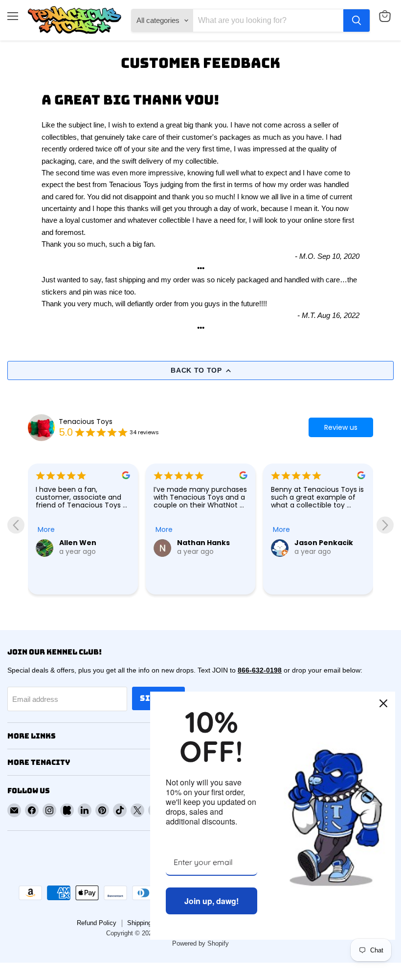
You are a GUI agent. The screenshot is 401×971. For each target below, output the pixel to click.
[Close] (383, 703)
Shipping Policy (149, 923)
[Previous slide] (15, 525)
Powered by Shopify (200, 943)
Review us (340, 427)
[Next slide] (385, 525)
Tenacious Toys (85, 421)
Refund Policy (96, 923)
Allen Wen (77, 542)
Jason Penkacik (323, 542)
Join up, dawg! (211, 901)
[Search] (356, 20)
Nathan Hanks (203, 542)
